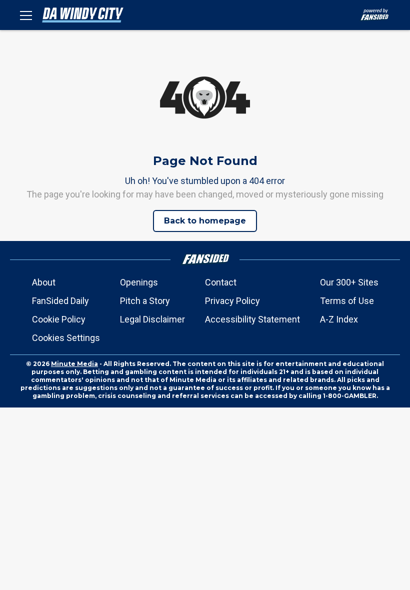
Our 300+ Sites (349, 282)
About (44, 282)
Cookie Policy (59, 319)
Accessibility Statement (252, 319)
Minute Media (74, 364)
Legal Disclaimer (152, 319)
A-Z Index (339, 319)
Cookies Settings (66, 337)
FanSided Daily (60, 301)
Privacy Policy (232, 301)
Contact (220, 282)
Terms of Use (347, 301)
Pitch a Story (145, 301)
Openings (139, 282)
